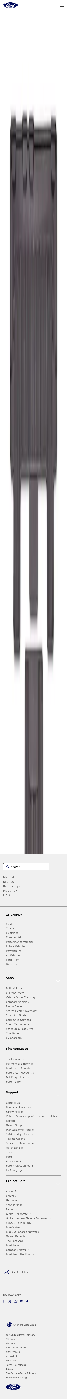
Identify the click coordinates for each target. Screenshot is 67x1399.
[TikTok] (27, 1301)
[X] (9, 1301)
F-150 (7, 895)
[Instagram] (21, 1301)
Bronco (8, 882)
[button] (21, 1324)
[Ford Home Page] (13, 1389)
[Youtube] (16, 1301)
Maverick (10, 891)
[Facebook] (4, 1301)
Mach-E (9, 877)
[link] (10, 1339)
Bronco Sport (13, 886)
